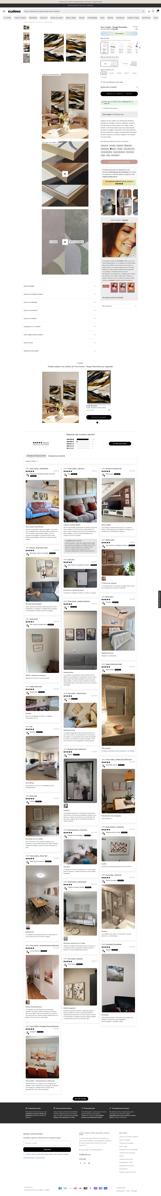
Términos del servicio (126, 1159)
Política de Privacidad (126, 1143)
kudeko (26, 22)
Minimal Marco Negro (112, 51)
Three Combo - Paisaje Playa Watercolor (119, 759)
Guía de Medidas (29, 286)
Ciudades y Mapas (133, 18)
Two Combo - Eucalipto (75, 959)
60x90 (134, 73)
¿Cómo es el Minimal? (30, 302)
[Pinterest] (89, 1163)
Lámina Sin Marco (104, 50)
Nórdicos (110, 18)
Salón (108, 155)
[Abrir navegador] (4, 11)
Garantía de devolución (31, 351)
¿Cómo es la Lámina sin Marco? (33, 294)
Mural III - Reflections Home (39, 548)
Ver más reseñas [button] (80, 1099)
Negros (113, 149)
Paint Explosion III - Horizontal (77, 830)
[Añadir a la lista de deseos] (136, 29)
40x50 (119, 73)
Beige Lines (33, 796)
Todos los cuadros (20, 18)
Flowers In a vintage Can (113, 468)
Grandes (81, 18)
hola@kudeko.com (85, 1154)
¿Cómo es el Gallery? (30, 318)
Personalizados (92, 18)
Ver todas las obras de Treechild (112, 297)
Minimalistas (33, 18)
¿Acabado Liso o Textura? (32, 327)
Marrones (129, 146)
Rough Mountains (91, 406)
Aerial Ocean (34, 619)
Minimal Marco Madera (129, 51)
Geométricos (146, 18)
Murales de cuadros (56, 18)
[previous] (98, 47)
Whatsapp (82, 1159)
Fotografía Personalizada (113, 944)
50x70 (127, 73)
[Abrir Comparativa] (130, 202)
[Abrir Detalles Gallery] (114, 202)
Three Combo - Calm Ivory (76, 468)
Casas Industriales (119, 152)
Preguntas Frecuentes (126, 1166)
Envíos (121, 1156)
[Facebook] (80, 1163)
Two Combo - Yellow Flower (77, 693)
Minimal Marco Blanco (121, 51)
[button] (70, 439)
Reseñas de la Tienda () (56, 456)
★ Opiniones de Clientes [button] (160, 599)
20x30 (104, 73)
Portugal (134, 1191)
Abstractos (43, 18)
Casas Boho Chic (129, 149)
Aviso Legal (123, 1146)
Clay (31, 726)
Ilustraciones (120, 18)
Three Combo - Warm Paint (38, 856)
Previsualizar (119, 34)
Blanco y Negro (71, 18)
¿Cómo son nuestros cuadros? (128, 1137)
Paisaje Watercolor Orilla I (114, 664)
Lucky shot (71, 559)
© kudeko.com (28, 1187)
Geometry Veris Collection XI (77, 749)
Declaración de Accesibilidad (128, 1150)
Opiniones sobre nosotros (127, 1172)
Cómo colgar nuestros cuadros (33, 335)
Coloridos (112, 146)
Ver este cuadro (98, 417)
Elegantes (120, 146)
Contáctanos (123, 1169)
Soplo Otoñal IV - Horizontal (115, 827)
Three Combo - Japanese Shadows (79, 601)
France (128, 1191)
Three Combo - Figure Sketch (77, 882)
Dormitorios (130, 152)
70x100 (104, 77)
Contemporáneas (106, 152)
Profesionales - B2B (125, 1162)
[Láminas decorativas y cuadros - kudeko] (13, 11)
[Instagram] (84, 1163)
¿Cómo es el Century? (31, 310)
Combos (8, 18)
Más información (107, 306)
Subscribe (47, 1150)
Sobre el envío (28, 343)
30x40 (111, 73)
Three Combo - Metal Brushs (39, 468)
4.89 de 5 (46, 443)
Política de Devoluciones (127, 1153)
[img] (41, 443)
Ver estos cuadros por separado (119, 162)
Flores (102, 18)
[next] (139, 47)
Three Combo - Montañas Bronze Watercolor (44, 945)
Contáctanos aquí (117, 114)
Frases (156, 18)
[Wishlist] (153, 11)
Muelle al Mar (110, 540)
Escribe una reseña (120, 444)
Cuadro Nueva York (36, 686)
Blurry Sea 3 (109, 597)
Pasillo (103, 155)
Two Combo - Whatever (113, 875)
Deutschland (120, 1191)
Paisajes (120, 149)
